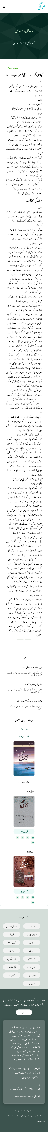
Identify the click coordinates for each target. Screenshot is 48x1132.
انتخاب (31, 942)
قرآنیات (31, 950)
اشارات (32, 926)
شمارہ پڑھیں (24, 831)
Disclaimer (11, 1116)
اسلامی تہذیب (31, 975)
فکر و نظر (11, 934)
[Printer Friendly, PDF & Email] (12, 68)
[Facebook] (32, 837)
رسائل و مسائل (11, 926)
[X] (27, 837)
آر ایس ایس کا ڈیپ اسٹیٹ (33, 684)
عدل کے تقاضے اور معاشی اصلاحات (31, 667)
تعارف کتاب (11, 958)
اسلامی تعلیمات (32, 934)
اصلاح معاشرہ (31, 967)
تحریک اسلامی (11, 942)
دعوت (11, 950)
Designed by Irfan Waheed (36, 1116)
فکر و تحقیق (31, 958)
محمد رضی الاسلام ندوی (24, 42)
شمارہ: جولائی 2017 (24, 736)
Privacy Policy (21, 1116)
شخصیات (12, 975)
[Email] (32, 842)
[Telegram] (17, 837)
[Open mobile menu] (4, 7)
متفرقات (32, 983)
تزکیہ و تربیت (11, 967)
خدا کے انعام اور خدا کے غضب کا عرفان (29, 701)
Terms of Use (41, 1121)
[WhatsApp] (22, 837)
